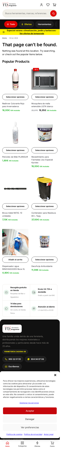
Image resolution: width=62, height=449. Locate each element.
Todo (12, 24)
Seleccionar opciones (15, 97)
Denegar (29, 419)
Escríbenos (14, 366)
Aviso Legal (48, 434)
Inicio (4, 38)
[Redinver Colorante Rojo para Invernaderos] (15, 79)
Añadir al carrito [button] (15, 259)
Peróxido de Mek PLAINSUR (15, 157)
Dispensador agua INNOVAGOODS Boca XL (13, 267)
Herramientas (44, 24)
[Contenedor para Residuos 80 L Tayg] (44, 189)
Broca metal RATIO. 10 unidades (12, 214)
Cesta (52, 446)
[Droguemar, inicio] (9, 5)
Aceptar (30, 410)
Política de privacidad (33, 434)
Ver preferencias (30, 427)
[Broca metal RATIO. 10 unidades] (15, 189)
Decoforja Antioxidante (41, 266)
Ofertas (28, 24)
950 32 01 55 (15, 359)
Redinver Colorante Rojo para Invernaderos (13, 105)
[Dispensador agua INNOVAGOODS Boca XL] (15, 242)
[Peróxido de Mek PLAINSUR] (15, 133)
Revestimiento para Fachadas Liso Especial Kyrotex (42, 160)
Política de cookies (14, 434)
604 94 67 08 (37, 359)
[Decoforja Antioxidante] (44, 242)
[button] (55, 375)
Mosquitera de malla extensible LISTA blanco (42, 105)
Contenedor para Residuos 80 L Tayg (43, 214)
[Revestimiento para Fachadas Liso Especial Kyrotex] (44, 133)
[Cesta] (54, 5)
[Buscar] (53, 13)
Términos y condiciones (12, 439)
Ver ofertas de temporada (32, 33)
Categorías (22, 446)
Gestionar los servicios (29, 403)
